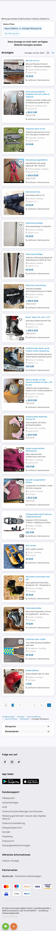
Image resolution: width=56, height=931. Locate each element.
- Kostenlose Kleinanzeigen (21, 876)
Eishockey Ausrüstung (36, 285)
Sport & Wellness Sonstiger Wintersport (22, 28)
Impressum (8, 841)
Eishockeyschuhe (33, 608)
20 (48, 53)
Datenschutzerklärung (13, 823)
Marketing (7, 836)
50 (53, 53)
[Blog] (19, 761)
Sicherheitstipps (10, 802)
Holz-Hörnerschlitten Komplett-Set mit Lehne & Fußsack (37, 94)
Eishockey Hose (33, 192)
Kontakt (6, 832)
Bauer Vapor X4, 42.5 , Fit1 (38, 317)
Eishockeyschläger (34, 223)
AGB (4, 807)
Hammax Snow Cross (35, 129)
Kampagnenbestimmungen (16, 845)
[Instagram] (12, 761)
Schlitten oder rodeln (35, 639)
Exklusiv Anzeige (10, 860)
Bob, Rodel (31, 545)
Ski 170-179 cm (32, 60)
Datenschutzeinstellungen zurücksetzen (22, 811)
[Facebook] (4, 761)
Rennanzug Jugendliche (36, 160)
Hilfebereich (8, 798)
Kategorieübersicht (12, 827)
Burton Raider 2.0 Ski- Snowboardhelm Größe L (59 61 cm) (39, 382)
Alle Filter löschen (12, 34)
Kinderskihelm (32, 670)
